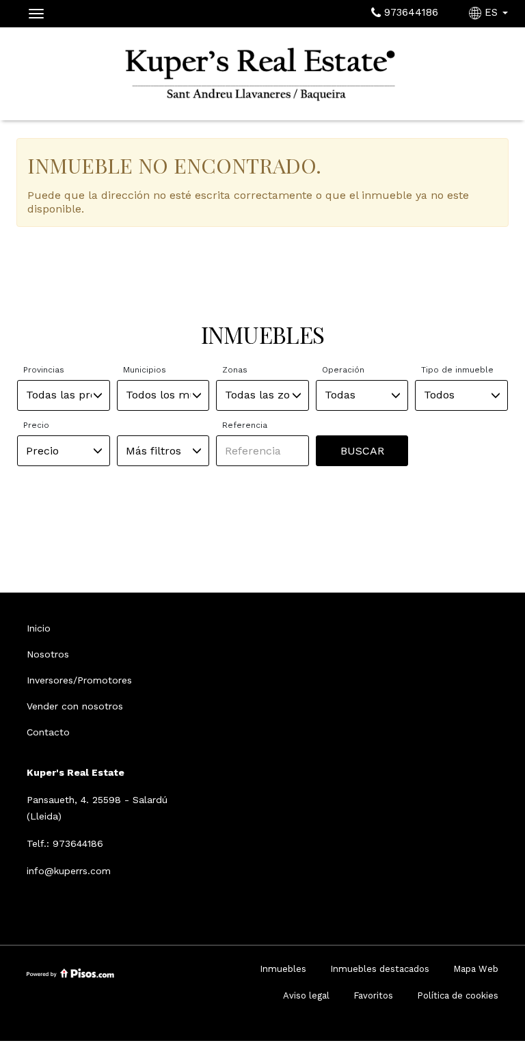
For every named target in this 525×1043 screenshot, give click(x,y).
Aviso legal (306, 995)
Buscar (362, 450)
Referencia (244, 425)
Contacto (48, 732)
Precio (36, 425)
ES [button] (491, 12)
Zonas (234, 370)
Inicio (39, 628)
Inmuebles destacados (379, 969)
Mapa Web (475, 969)
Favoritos (373, 995)
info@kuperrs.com (69, 870)
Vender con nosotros (75, 706)
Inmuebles (283, 969)
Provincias (43, 370)
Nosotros (48, 654)
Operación (343, 370)
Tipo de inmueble (457, 370)
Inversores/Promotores (79, 680)
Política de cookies (457, 995)
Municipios (144, 370)
